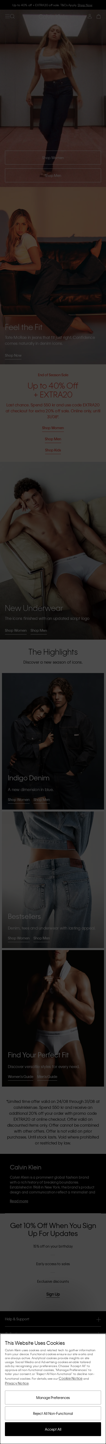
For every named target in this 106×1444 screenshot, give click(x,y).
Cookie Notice (70, 1378)
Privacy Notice (17, 1383)
